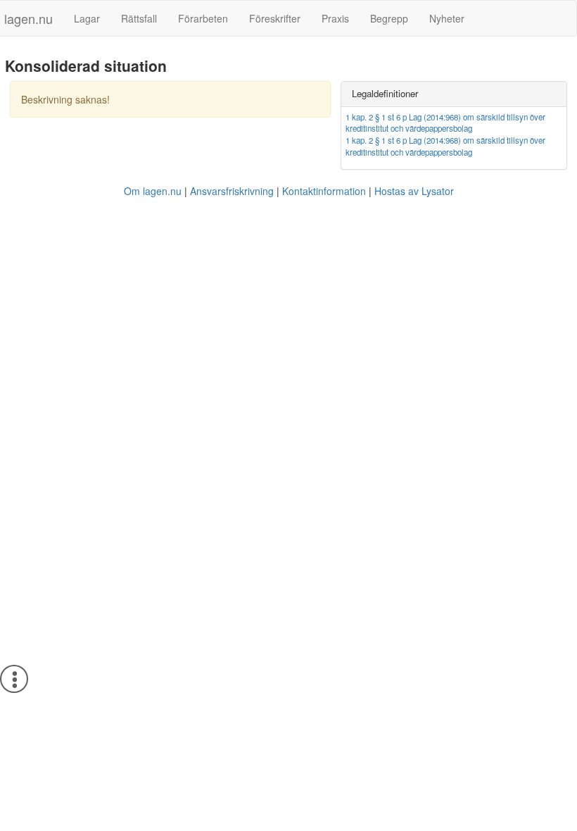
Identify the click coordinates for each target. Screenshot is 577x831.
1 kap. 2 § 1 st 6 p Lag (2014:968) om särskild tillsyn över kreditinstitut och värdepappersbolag (445, 123)
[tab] (453, 94)
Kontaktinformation (324, 191)
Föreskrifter (274, 18)
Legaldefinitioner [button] (385, 93)
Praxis (335, 18)
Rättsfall (139, 18)
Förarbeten (203, 18)
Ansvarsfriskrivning (232, 191)
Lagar (87, 18)
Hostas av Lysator (414, 191)
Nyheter (446, 18)
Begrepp (389, 18)
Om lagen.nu (153, 191)
